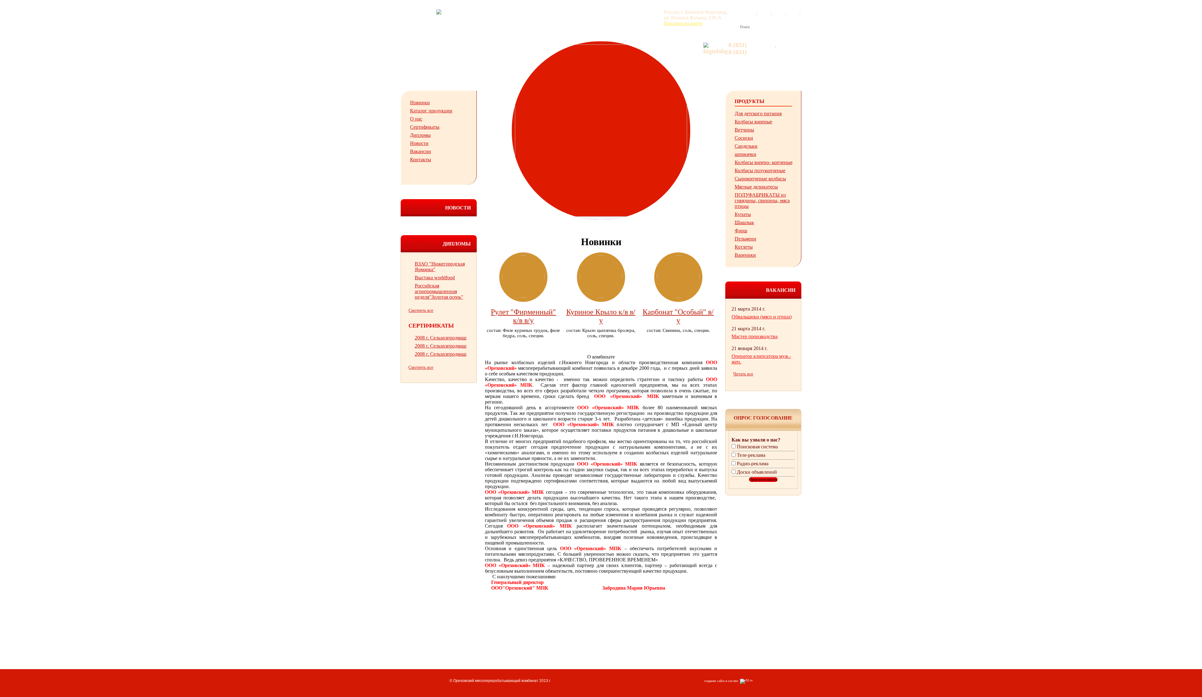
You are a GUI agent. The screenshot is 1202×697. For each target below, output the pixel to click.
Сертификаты (424, 127)
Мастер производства (755, 336)
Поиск (745, 27)
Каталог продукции (431, 110)
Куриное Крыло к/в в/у (600, 316)
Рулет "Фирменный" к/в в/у (523, 316)
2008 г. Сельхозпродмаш (440, 337)
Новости (419, 143)
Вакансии (420, 151)
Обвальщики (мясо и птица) (762, 316)
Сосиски (744, 138)
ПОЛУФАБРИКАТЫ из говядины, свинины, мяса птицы (762, 200)
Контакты (420, 159)
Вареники (745, 255)
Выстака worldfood (435, 277)
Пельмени (745, 238)
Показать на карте (683, 23)
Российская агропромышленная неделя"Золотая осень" (439, 291)
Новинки (420, 102)
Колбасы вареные (753, 121)
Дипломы (420, 135)
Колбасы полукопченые (760, 170)
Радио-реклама (752, 463)
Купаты (743, 214)
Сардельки (746, 146)
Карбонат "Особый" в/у (678, 316)
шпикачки (745, 154)
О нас (416, 118)
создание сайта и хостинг (722, 681)
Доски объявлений (757, 472)
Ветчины (744, 129)
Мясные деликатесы (756, 186)
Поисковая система (757, 446)
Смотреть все (420, 310)
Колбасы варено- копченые (764, 162)
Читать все (743, 374)
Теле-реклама (751, 455)
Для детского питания (758, 113)
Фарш (741, 230)
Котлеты (744, 247)
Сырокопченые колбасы (760, 178)
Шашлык (744, 222)
